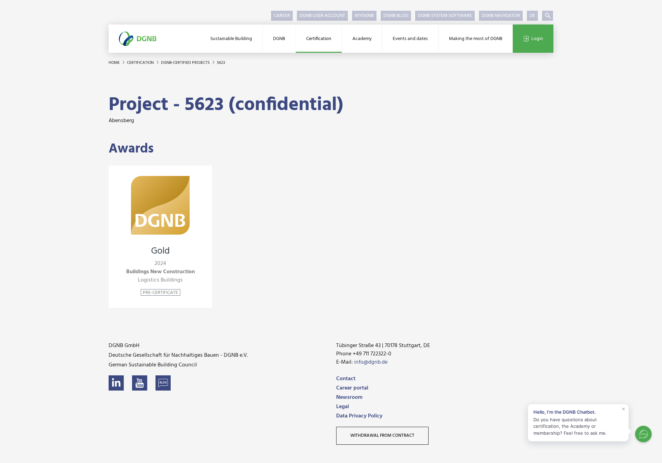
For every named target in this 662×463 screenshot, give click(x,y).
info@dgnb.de (371, 362)
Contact (345, 378)
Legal (342, 406)
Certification (318, 39)
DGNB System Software (445, 16)
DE (532, 16)
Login (537, 39)
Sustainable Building (231, 39)
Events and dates (410, 39)
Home (115, 62)
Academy (362, 39)
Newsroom (349, 397)
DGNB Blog (395, 16)
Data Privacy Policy (359, 416)
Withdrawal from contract (382, 435)
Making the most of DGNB (475, 39)
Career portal (352, 388)
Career (282, 16)
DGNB (279, 39)
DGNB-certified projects (186, 62)
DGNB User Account (322, 16)
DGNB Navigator (501, 16)
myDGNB (364, 16)
